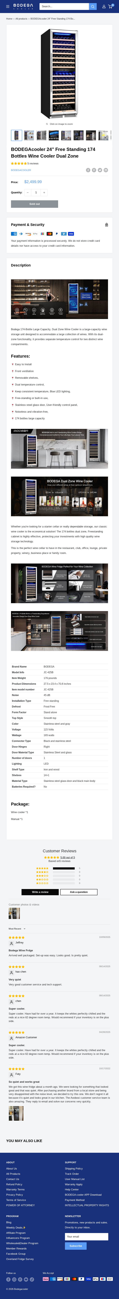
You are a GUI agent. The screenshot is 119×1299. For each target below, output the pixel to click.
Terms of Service (16, 1200)
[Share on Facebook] (88, 169)
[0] (110, 6)
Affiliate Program (16, 1232)
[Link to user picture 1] (16, 1113)
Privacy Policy (14, 1194)
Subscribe (76, 1245)
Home (9, 18)
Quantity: (16, 192)
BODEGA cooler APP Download (83, 1194)
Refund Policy (14, 1184)
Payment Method (74, 1200)
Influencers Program (18, 1238)
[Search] (93, 6)
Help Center (72, 1189)
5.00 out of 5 (67, 857)
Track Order (72, 1173)
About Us (11, 1168)
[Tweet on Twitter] (100, 169)
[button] (19, 163)
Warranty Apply (74, 1184)
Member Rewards (16, 1248)
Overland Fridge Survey (20, 1259)
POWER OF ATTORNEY (20, 1205)
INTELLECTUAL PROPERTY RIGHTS (87, 1205)
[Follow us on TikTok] (32, 1279)
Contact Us (12, 1179)
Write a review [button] (40, 892)
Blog (8, 1222)
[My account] (104, 6)
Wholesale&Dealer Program (22, 1243)
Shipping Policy (74, 1168)
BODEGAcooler (21, 170)
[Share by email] (106, 169)
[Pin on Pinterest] (94, 169)
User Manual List (75, 1179)
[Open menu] (7, 6)
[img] (16, 937)
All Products (13, 1173)
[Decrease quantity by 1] (27, 192)
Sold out (34, 204)
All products (21, 18)
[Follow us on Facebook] (8, 1279)
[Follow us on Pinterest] (20, 1279)
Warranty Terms (15, 1189)
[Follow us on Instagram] (14, 1279)
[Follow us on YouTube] (26, 1279)
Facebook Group (15, 1253)
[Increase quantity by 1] (44, 192)
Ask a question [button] (79, 892)
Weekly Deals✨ (16, 1227)
